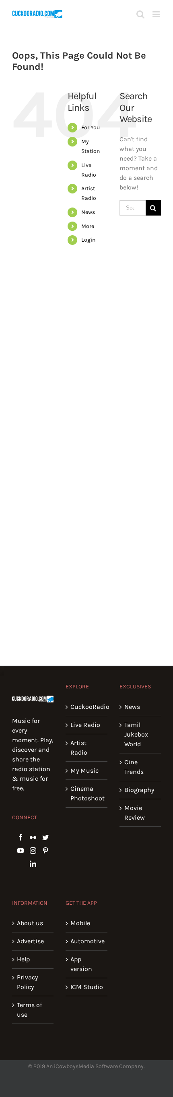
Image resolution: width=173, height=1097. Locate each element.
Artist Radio (78, 747)
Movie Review (134, 812)
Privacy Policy (27, 982)
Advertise (30, 941)
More (87, 226)
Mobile (80, 923)
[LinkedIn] (33, 864)
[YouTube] (20, 850)
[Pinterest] (45, 850)
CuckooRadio (86, 706)
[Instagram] (33, 850)
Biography (139, 790)
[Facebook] (20, 837)
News (88, 212)
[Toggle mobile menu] (156, 14)
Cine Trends (134, 766)
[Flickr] (33, 837)
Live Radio (85, 725)
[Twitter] (45, 837)
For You (90, 127)
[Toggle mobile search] (140, 14)
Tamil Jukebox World (136, 734)
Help (23, 959)
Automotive (86, 941)
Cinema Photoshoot (86, 793)
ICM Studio (86, 987)
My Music (84, 770)
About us (30, 923)
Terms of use (29, 1009)
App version (81, 964)
